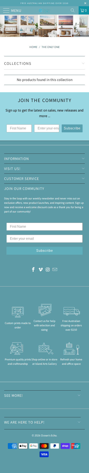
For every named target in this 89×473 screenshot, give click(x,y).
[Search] (74, 10)
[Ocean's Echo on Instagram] (48, 270)
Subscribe (72, 128)
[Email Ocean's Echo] (55, 270)
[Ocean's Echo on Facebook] (33, 270)
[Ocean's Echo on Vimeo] (41, 270)
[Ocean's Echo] (44, 10)
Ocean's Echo (49, 435)
